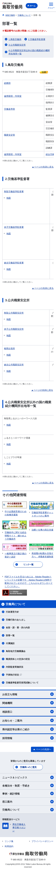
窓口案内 (7, 801)
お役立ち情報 (9, 694)
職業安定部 (9, 135)
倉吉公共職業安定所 (14, 364)
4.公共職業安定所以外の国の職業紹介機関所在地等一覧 (29, 52)
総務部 (7, 83)
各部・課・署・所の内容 (18, 627)
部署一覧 (10, 635)
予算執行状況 (12, 674)
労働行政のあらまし (16, 619)
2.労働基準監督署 (36, 39)
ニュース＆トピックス (14, 777)
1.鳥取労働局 (15, 39)
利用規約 (9, 846)
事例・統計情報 (11, 793)
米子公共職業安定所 (14, 329)
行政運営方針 (12, 612)
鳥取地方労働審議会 (16, 651)
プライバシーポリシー (42, 841)
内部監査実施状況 (14, 667)
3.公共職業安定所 (17, 45)
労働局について (11, 809)
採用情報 (7, 738)
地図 (8, 198)
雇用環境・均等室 (12, 96)
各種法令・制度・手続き (16, 785)
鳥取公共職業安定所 (14, 313)
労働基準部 (9, 109)
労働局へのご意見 (28, 767)
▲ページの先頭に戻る (43, 167)
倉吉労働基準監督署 (14, 263)
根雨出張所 (9, 348)
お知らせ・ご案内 (12, 720)
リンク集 (9, 841)
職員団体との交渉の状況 (18, 659)
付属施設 (10, 643)
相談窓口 (7, 711)
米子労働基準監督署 (14, 227)
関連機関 (7, 703)
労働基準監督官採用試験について (22, 682)
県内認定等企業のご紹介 (16, 729)
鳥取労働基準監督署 (14, 191)
